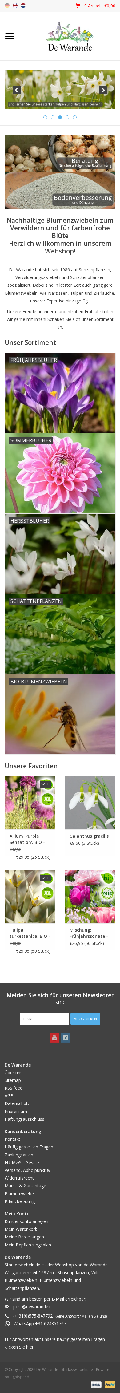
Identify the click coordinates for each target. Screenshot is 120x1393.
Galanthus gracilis (89, 836)
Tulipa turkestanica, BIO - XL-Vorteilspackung (30, 933)
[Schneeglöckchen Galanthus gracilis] (90, 802)
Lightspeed (19, 1376)
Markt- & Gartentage (25, 1186)
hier (30, 1347)
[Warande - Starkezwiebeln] (69, 36)
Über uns (13, 1072)
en (15, 5)
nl (23, 5)
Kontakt (12, 1139)
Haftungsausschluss (24, 1119)
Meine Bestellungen (24, 1237)
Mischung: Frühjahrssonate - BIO (89, 933)
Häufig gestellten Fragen (29, 1147)
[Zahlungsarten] (95, 1384)
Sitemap (13, 1080)
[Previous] (17, 90)
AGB (9, 1096)
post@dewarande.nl (33, 1307)
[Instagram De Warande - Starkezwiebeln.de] (65, 1038)
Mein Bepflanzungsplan (28, 1245)
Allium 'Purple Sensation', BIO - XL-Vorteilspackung (27, 839)
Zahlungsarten (19, 1155)
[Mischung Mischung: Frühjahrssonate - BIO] (90, 896)
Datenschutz (17, 1103)
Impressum (16, 1111)
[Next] (103, 90)
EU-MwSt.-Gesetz (22, 1162)
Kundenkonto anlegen (26, 1221)
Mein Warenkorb (21, 1229)
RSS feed (13, 1088)
